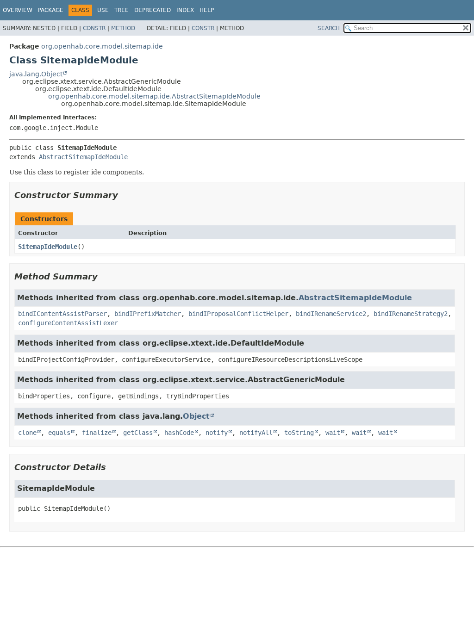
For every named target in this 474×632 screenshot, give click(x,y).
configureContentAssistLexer (68, 323)
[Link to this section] (124, 195)
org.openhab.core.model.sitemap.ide (102, 46)
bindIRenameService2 (331, 313)
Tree (121, 10)
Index (185, 10)
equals (59, 432)
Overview (17, 10)
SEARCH (329, 28)
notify (217, 432)
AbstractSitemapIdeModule (83, 157)
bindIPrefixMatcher (147, 313)
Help (207, 10)
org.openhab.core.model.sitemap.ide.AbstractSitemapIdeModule (154, 96)
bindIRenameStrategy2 (411, 313)
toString (299, 432)
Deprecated (152, 10)
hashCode (179, 432)
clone (27, 432)
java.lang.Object (35, 74)
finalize (97, 432)
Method (123, 28)
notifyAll (256, 432)
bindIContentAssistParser (62, 313)
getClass (138, 432)
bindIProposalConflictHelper (238, 313)
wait (332, 432)
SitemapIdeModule (47, 246)
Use (103, 10)
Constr (94, 28)
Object (196, 416)
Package (50, 10)
